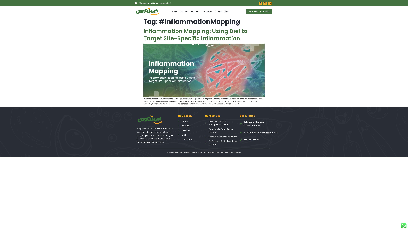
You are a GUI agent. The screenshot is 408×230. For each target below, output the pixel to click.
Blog (227, 11)
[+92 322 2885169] (241, 140)
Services (194, 11)
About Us (208, 11)
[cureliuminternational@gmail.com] (241, 133)
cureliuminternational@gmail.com (261, 132)
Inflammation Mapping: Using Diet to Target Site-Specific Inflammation (195, 34)
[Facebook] (260, 3)
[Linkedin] (269, 3)
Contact (218, 11)
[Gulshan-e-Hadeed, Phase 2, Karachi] (241, 124)
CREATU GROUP (234, 152)
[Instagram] (265, 3)
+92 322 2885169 (251, 139)
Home (174, 11)
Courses (184, 11)
